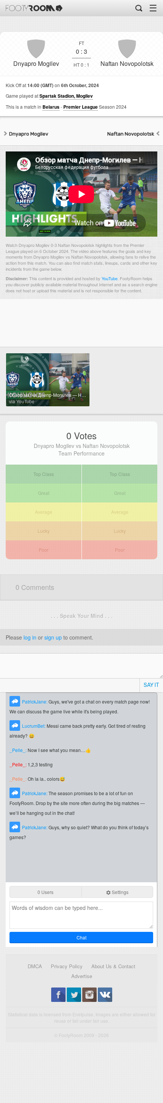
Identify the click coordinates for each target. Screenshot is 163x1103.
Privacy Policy (67, 966)
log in (30, 637)
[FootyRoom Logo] (34, 8)
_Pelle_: (18, 750)
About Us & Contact (113, 966)
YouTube (110, 278)
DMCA (35, 966)
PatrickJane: (35, 701)
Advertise (81, 976)
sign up (53, 637)
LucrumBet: (34, 725)
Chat (81, 937)
